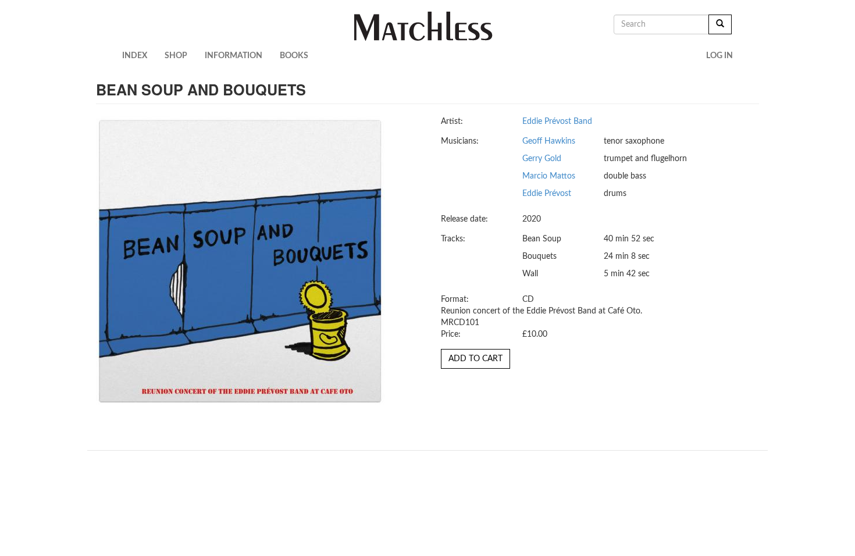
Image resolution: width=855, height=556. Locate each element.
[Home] (427, 26)
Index (134, 56)
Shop (176, 56)
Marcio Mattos (548, 176)
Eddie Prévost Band (557, 121)
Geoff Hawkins (548, 141)
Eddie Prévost (546, 194)
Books (294, 56)
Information (233, 56)
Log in (719, 56)
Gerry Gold (541, 159)
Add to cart (475, 359)
